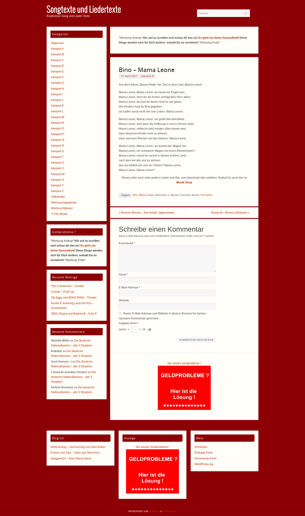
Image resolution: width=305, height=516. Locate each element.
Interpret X (57, 179)
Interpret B (147, 76)
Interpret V (57, 168)
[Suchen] (245, 13)
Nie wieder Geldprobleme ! (184, 363)
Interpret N (57, 122)
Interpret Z (57, 191)
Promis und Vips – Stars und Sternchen (75, 452)
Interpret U (57, 162)
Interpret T (57, 156)
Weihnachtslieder (62, 208)
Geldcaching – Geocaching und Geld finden (77, 446)
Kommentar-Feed (205, 458)
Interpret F (57, 77)
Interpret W (58, 174)
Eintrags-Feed (203, 452)
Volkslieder (58, 196)
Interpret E (57, 71)
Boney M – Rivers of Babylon (230, 212)
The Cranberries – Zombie (67, 286)
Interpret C (57, 60)
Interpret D (57, 65)
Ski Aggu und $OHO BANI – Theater (74, 297)
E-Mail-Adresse (129, 287)
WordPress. (169, 511)
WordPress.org (204, 464)
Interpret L (57, 111)
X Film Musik (59, 213)
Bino (135, 195)
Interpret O (57, 128)
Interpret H (57, 88)
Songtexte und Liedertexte (84, 10)
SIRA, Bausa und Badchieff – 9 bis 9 (74, 313)
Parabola (154, 511)
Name (123, 274)
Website (124, 300)
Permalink (207, 195)
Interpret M (57, 117)
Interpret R (57, 145)
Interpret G (57, 82)
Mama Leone (146, 195)
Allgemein (57, 43)
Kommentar (127, 243)
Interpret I (57, 94)
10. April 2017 (129, 76)
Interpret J (57, 100)
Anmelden (201, 446)
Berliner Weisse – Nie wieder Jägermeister (147, 212)
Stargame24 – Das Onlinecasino (70, 458)
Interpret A (57, 48)
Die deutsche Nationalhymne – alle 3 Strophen (73, 377)
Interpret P (57, 134)
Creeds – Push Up (62, 291)
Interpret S (57, 151)
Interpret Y (57, 185)
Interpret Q (57, 139)
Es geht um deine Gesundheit (218, 37)
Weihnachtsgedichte (64, 202)
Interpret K (57, 105)
